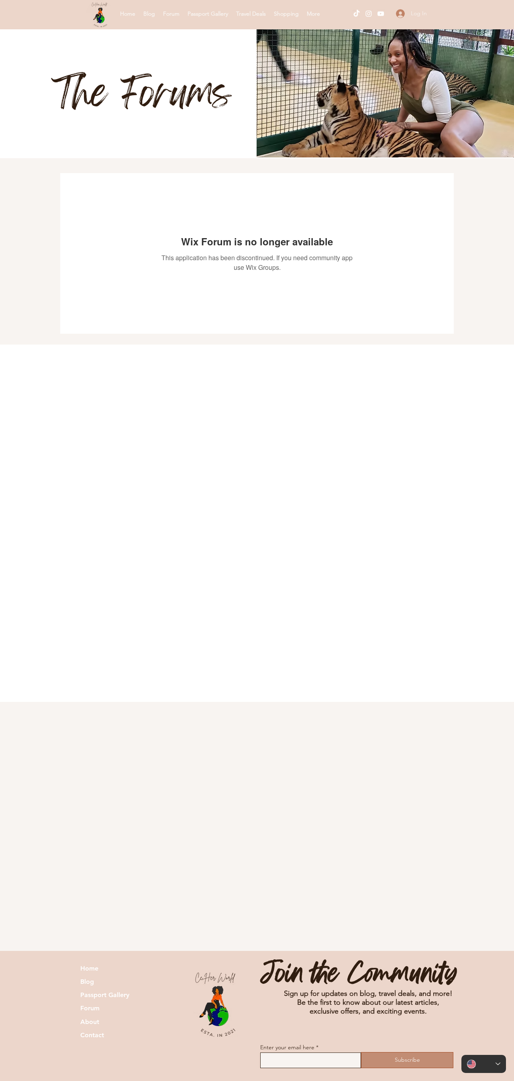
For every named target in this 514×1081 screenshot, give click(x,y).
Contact (92, 1035)
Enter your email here (287, 1047)
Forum (90, 1008)
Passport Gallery (104, 995)
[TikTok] (357, 14)
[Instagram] (369, 14)
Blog (87, 981)
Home (89, 968)
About (89, 1022)
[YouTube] (381, 14)
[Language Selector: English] (483, 1064)
